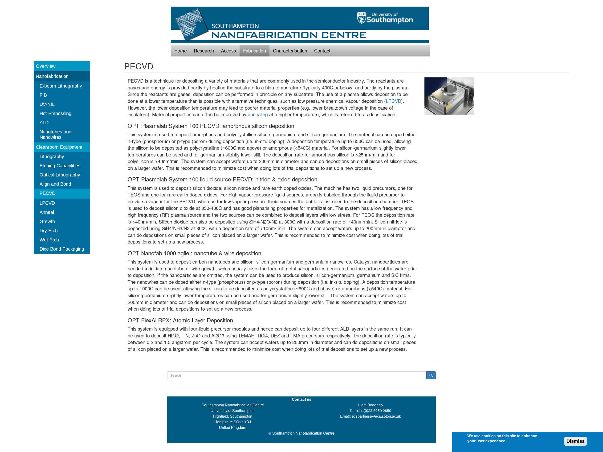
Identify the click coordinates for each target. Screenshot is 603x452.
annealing (258, 114)
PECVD (47, 193)
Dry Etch (49, 230)
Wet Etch (49, 239)
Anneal (47, 212)
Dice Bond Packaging (62, 249)
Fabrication (254, 50)
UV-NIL (47, 104)
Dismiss (575, 441)
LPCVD (47, 203)
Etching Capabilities (60, 165)
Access (228, 50)
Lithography (52, 156)
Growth (47, 221)
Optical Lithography (60, 174)
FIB (43, 95)
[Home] (301, 25)
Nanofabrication (52, 76)
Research (204, 50)
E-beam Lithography (61, 85)
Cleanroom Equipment (59, 147)
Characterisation (290, 50)
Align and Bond (55, 184)
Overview (45, 66)
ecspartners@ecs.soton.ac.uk (376, 416)
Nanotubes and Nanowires (55, 134)
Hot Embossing (55, 113)
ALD (44, 122)
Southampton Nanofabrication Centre (303, 433)
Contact (322, 50)
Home (180, 50)
